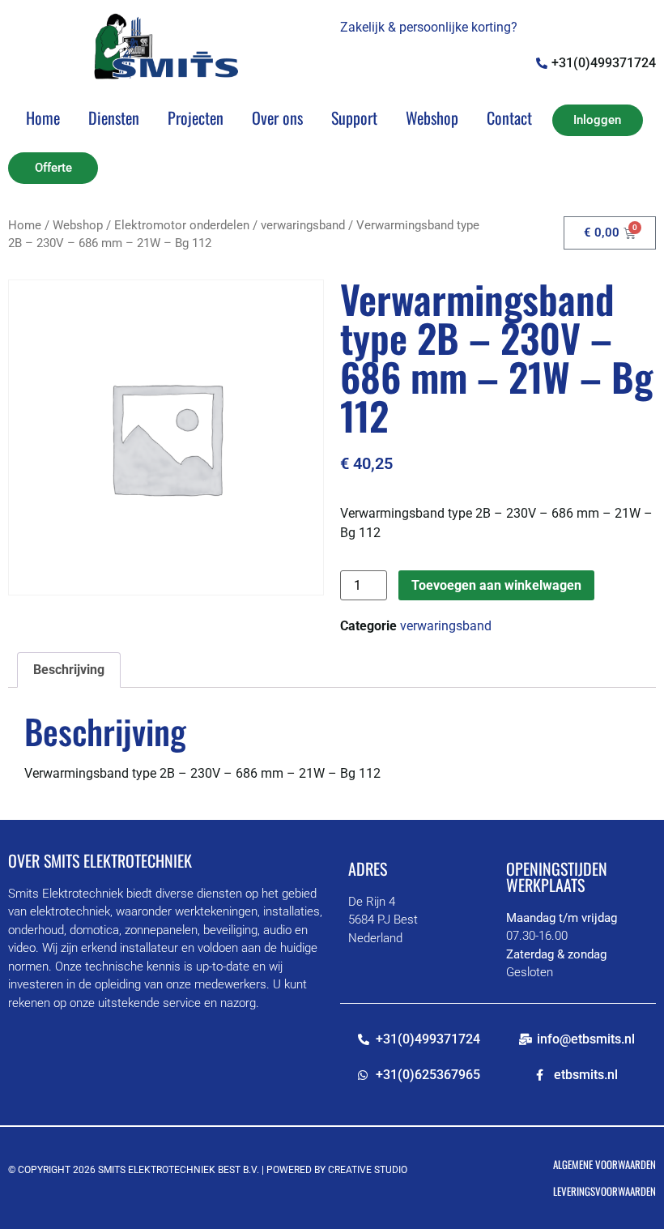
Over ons (277, 117)
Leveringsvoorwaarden (604, 1191)
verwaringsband (303, 225)
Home (43, 117)
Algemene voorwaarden (604, 1164)
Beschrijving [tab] (68, 669)
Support (354, 117)
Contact (509, 117)
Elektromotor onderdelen (181, 225)
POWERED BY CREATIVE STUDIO (336, 1170)
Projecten (195, 117)
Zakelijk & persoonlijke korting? (428, 27)
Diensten (113, 117)
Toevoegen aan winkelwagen (496, 585)
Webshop (432, 117)
